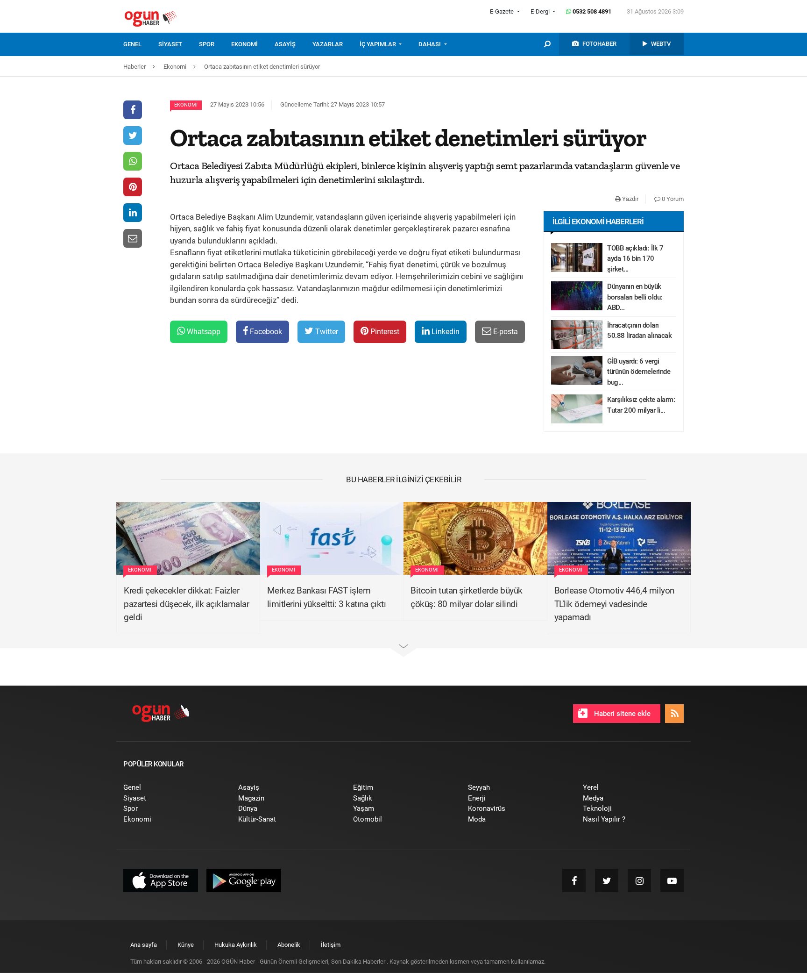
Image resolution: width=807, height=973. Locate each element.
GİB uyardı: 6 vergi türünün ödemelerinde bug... (638, 371)
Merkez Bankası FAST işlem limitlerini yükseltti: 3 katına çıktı (326, 597)
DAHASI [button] (430, 44)
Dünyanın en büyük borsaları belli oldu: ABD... (634, 297)
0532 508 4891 (591, 11)
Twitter (325, 331)
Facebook (265, 331)
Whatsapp (202, 331)
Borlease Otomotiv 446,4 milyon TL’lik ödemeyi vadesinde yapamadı (614, 603)
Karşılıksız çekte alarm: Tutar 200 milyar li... (641, 405)
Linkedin (445, 331)
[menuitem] (140, 44)
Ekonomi (186, 105)
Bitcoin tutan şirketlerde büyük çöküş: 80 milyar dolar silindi (467, 597)
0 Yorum (672, 198)
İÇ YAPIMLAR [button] (378, 44)
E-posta (504, 331)
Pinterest (383, 331)
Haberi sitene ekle (621, 713)
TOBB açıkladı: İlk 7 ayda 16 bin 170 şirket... (635, 258)
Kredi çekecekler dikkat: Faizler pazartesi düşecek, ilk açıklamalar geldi (186, 603)
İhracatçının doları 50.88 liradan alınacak (639, 330)
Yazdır (629, 198)
